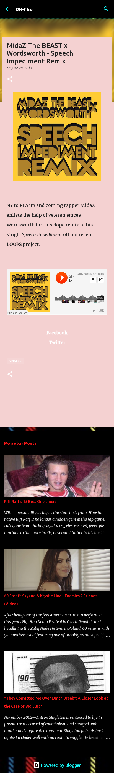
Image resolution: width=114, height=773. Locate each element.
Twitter (57, 342)
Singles (15, 361)
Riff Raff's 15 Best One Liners (30, 501)
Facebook (57, 332)
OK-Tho (24, 9)
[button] (10, 79)
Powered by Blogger (60, 765)
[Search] (106, 9)
